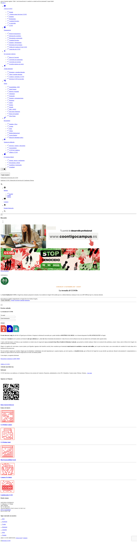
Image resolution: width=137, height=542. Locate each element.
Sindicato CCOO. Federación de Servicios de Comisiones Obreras (17, 180)
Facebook (17, 300)
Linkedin (22, 300)
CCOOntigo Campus (6, 424)
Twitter (12, 300)
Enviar (2, 323)
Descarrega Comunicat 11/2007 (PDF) (10, 358)
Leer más (89, 373)
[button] (2, 271)
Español (10, 194)
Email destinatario (5, 318)
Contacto (25, 538)
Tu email (3, 315)
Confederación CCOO (7, 495)
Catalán (9, 195)
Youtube (4, 535)
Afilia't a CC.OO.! (5, 364)
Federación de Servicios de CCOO (9, 177)
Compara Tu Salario (6, 477)
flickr (3, 532)
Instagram (27, 300)
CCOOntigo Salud (6, 442)
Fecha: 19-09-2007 (5, 300)
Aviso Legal (19, 538)
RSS (3, 519)
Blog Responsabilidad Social (8, 459)
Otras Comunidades (6, 509)
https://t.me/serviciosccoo (7, 404)
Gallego (9, 197)
